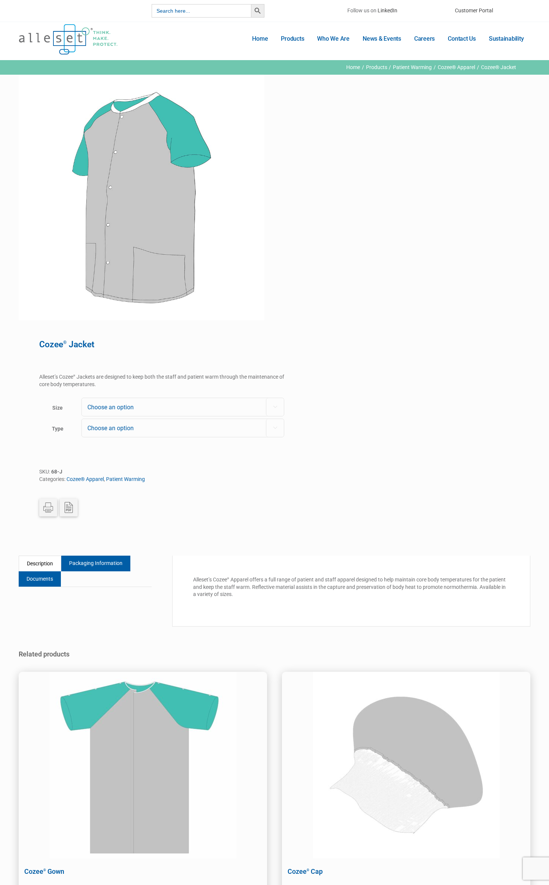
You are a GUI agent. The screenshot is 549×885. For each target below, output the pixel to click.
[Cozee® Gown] (143, 765)
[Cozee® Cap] (406, 765)
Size (57, 408)
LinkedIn (387, 10)
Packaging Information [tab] (95, 563)
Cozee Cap (305, 871)
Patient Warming (125, 479)
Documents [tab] (40, 579)
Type (57, 429)
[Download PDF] (69, 507)
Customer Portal (474, 10)
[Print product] (48, 507)
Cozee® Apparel (85, 479)
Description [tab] (40, 563)
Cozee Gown (44, 871)
